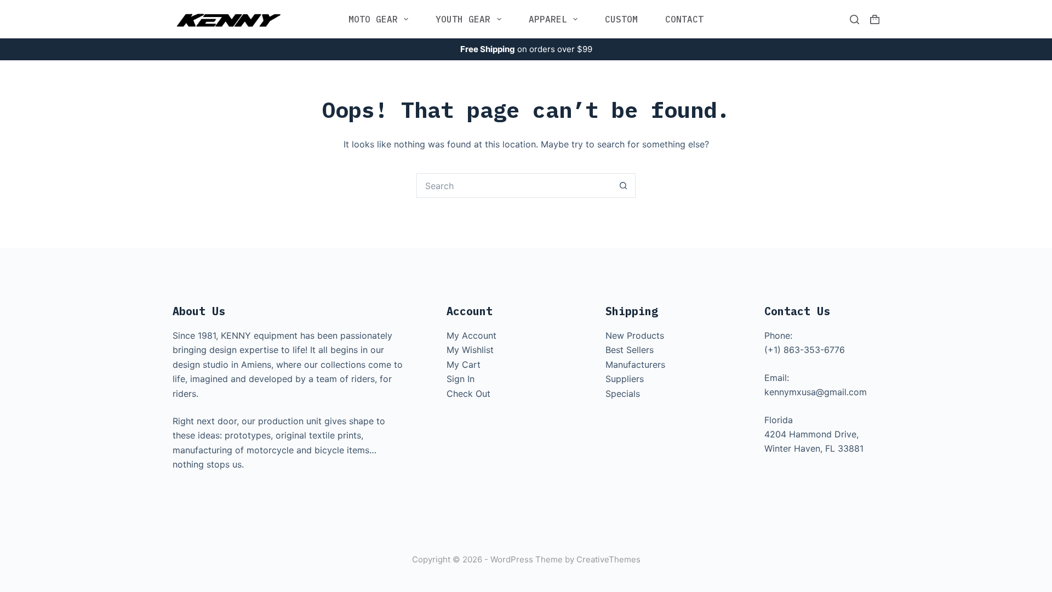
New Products (634, 335)
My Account (471, 335)
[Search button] (623, 185)
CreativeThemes (608, 559)
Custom (621, 19)
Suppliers (624, 378)
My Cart (464, 364)
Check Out (468, 393)
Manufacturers (635, 364)
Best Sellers (629, 349)
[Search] (854, 19)
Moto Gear (373, 19)
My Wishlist (470, 349)
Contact (684, 19)
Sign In (460, 378)
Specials (622, 393)
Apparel (548, 19)
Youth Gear (463, 19)
